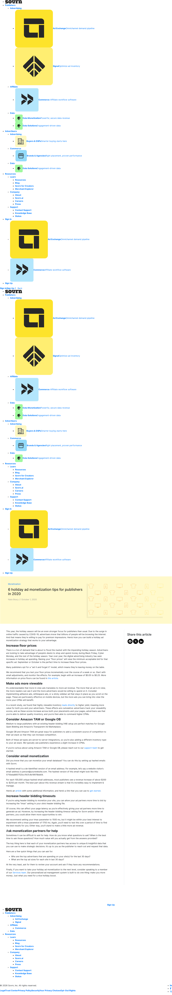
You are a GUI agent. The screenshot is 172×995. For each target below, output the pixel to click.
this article (53, 678)
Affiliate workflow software (57, 99)
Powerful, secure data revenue (46, 118)
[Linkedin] (141, 641)
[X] (135, 641)
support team (90, 748)
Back (19, 288)
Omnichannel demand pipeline (73, 28)
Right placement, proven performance (54, 155)
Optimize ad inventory (66, 66)
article (18, 790)
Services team (19, 872)
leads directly (68, 705)
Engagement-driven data (42, 125)
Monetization (14, 584)
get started (95, 790)
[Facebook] (130, 641)
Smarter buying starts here (46, 141)
